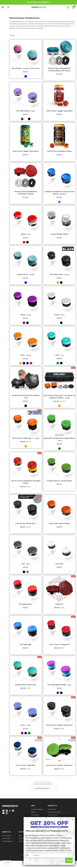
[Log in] (68, 7)
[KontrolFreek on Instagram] (13, 810)
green (59, 448)
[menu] (3, 7)
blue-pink (59, 201)
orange (57, 282)
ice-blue (25, 282)
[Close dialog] (72, 819)
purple (22, 118)
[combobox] (29, 855)
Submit (69, 860)
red (23, 242)
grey (27, 571)
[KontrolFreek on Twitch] (7, 813)
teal (57, 363)
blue (27, 363)
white (25, 118)
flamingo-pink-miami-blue (25, 76)
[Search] (8, 7)
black (29, 118)
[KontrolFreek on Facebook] (7, 810)
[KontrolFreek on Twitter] (10, 810)
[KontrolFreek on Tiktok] (3, 810)
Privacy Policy (58, 850)
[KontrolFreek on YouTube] (3, 813)
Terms (68, 850)
